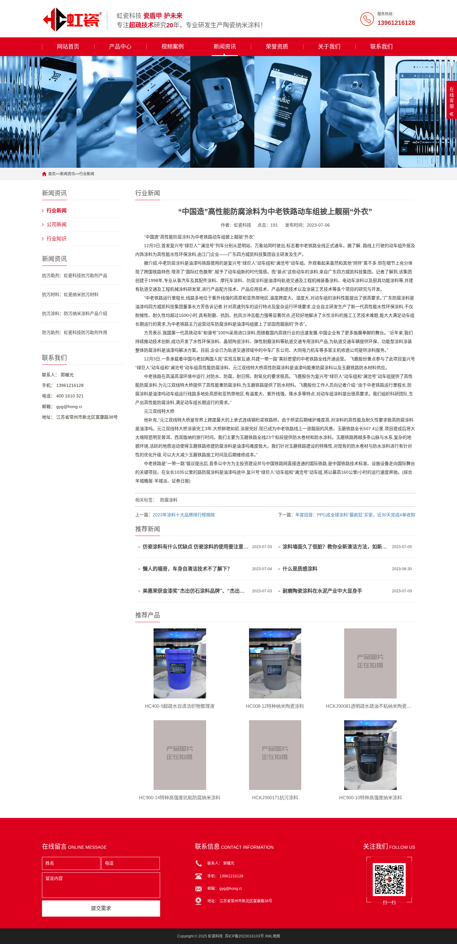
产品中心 (120, 47)
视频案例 (172, 47)
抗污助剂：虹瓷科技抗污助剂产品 (74, 275)
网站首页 (68, 47)
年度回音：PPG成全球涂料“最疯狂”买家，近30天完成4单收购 (355, 514)
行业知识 (57, 238)
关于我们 (329, 47)
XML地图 (272, 936)
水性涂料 (330, 315)
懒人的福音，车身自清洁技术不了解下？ (187, 568)
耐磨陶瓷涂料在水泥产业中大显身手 (322, 591)
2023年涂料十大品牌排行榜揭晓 (184, 514)
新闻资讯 (225, 47)
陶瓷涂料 (241, 341)
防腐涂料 (182, 236)
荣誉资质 (277, 47)
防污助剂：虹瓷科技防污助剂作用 (74, 332)
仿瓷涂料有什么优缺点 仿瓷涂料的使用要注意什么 (196, 546)
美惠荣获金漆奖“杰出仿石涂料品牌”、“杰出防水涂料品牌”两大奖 (196, 591)
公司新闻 (57, 224)
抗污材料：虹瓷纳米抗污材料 (70, 294)
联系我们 (381, 47)
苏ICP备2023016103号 (244, 936)
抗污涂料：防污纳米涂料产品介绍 (74, 313)
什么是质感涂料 (300, 568)
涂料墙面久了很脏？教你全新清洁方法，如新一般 (336, 546)
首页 (52, 174)
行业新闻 (86, 174)
